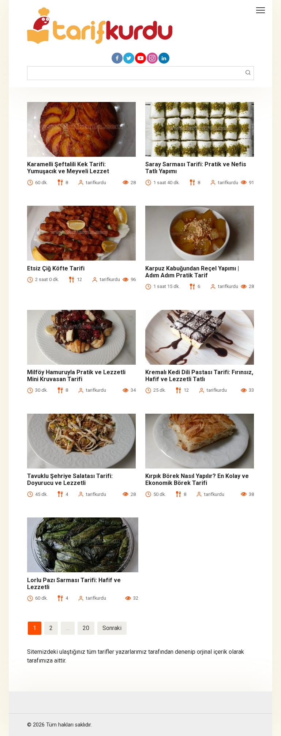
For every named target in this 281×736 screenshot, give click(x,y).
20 (86, 628)
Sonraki (111, 628)
